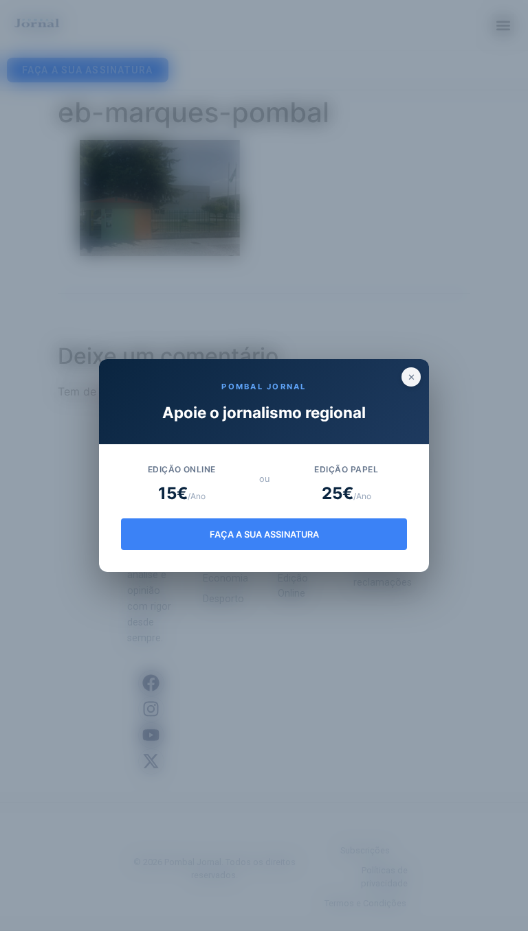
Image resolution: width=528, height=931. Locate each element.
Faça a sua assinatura (264, 534)
